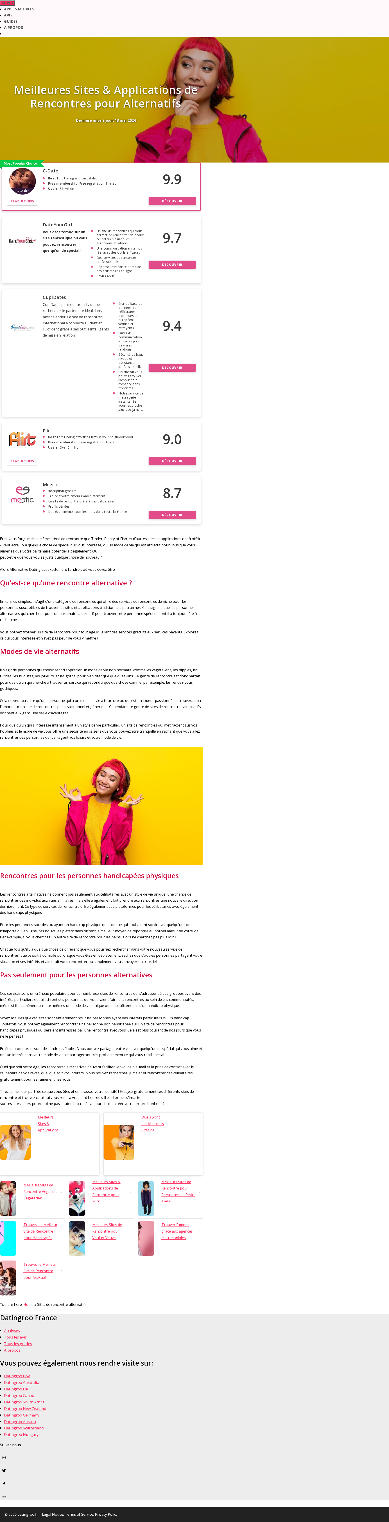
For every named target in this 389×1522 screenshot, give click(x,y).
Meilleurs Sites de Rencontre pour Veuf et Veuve (107, 1231)
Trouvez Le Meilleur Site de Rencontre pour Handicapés (40, 1231)
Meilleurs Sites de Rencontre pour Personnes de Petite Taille (178, 1191)
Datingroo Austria (20, 1421)
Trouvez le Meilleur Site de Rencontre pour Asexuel (39, 1271)
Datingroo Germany (21, 1415)
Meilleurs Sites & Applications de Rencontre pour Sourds (49, 1130)
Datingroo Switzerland (24, 1427)
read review (23, 201)
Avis (8, 15)
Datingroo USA (17, 1375)
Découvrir (172, 201)
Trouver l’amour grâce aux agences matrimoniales (177, 1231)
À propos (13, 27)
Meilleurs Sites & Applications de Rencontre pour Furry (106, 1191)
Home (28, 1304)
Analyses (12, 1330)
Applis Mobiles (19, 9)
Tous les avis (15, 1337)
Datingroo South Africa (24, 1402)
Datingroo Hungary (21, 1434)
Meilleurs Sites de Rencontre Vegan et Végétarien (40, 1192)
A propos (12, 1350)
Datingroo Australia (21, 1382)
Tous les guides (18, 1343)
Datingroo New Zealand (25, 1408)
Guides (11, 21)
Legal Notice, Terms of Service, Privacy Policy (80, 1514)
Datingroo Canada (20, 1395)
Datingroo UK (16, 1388)
